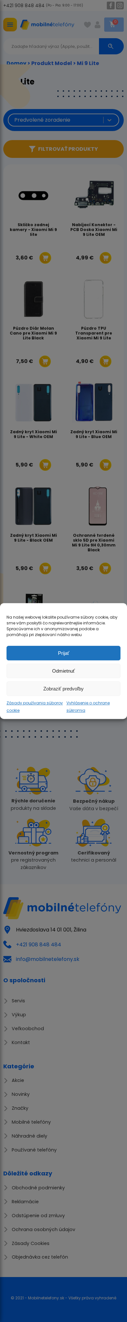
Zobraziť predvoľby (63, 688)
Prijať (63, 653)
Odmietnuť (63, 671)
